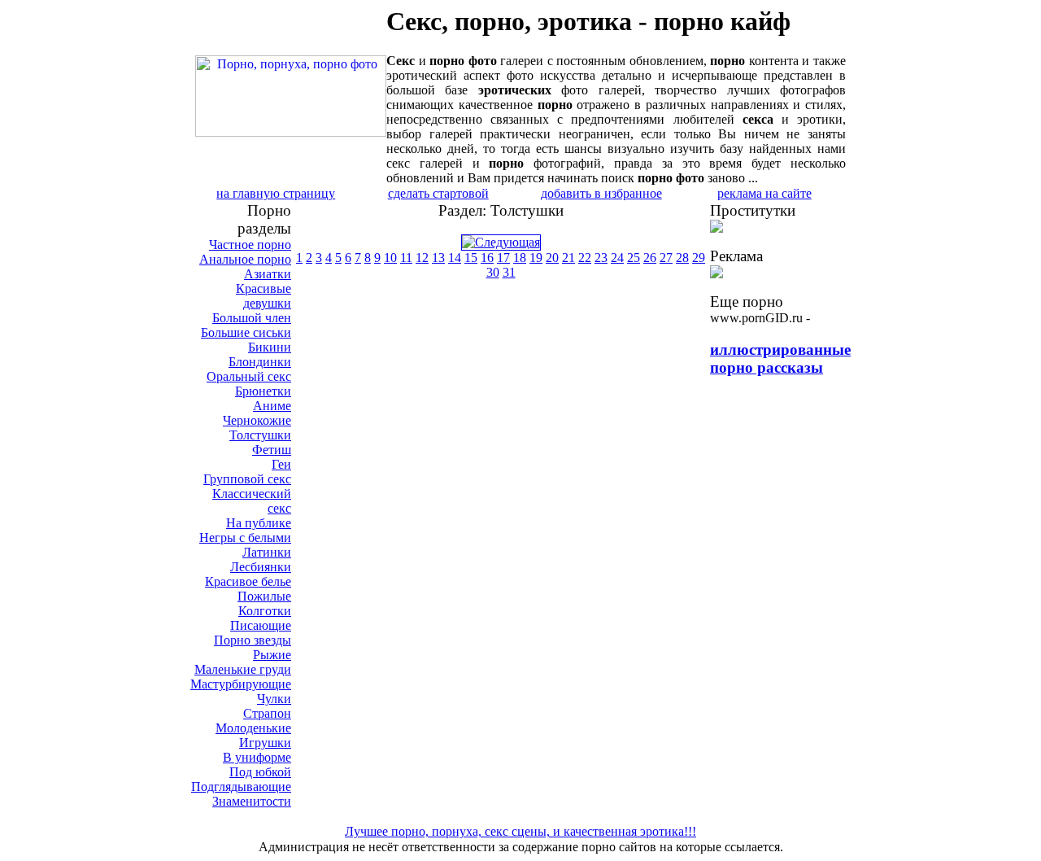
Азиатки (267, 274)
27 (666, 257)
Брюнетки (263, 391)
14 (454, 257)
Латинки (266, 552)
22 (584, 257)
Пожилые (264, 596)
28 (682, 257)
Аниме (272, 406)
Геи (281, 464)
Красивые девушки (263, 296)
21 (568, 257)
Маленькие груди (242, 669)
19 (535, 257)
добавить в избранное (601, 193)
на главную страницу (275, 193)
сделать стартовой (438, 193)
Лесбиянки (260, 567)
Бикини (269, 347)
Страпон (267, 713)
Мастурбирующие (240, 684)
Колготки (264, 611)
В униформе (257, 757)
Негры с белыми (245, 537)
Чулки (274, 699)
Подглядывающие (241, 786)
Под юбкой (260, 772)
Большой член (251, 318)
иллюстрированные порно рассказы (780, 358)
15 (470, 257)
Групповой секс (247, 479)
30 (492, 272)
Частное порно (250, 244)
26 (649, 257)
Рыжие (272, 655)
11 (406, 257)
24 (617, 257)
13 (438, 257)
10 (390, 257)
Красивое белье (248, 581)
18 (519, 257)
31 (509, 272)
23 (601, 257)
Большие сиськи (246, 332)
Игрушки (265, 743)
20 (552, 257)
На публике (258, 523)
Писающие (260, 625)
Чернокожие (257, 420)
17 (503, 257)
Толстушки (260, 435)
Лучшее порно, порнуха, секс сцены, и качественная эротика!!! (520, 831)
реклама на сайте (764, 193)
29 (698, 257)
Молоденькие (253, 728)
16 (487, 257)
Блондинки (260, 362)
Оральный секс (249, 376)
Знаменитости (251, 801)
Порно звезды (252, 640)
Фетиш (271, 450)
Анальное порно (245, 259)
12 (422, 257)
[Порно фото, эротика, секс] (290, 132)
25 (633, 257)
